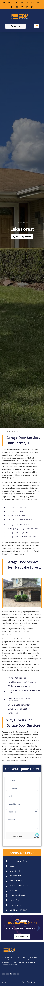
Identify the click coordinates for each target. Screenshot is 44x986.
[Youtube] (11, 974)
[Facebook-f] (3, 974)
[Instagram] (7, 974)
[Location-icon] (27, 7)
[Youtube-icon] (22, 7)
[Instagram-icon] (17, 7)
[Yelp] (18, 974)
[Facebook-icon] (12, 7)
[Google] (14, 974)
